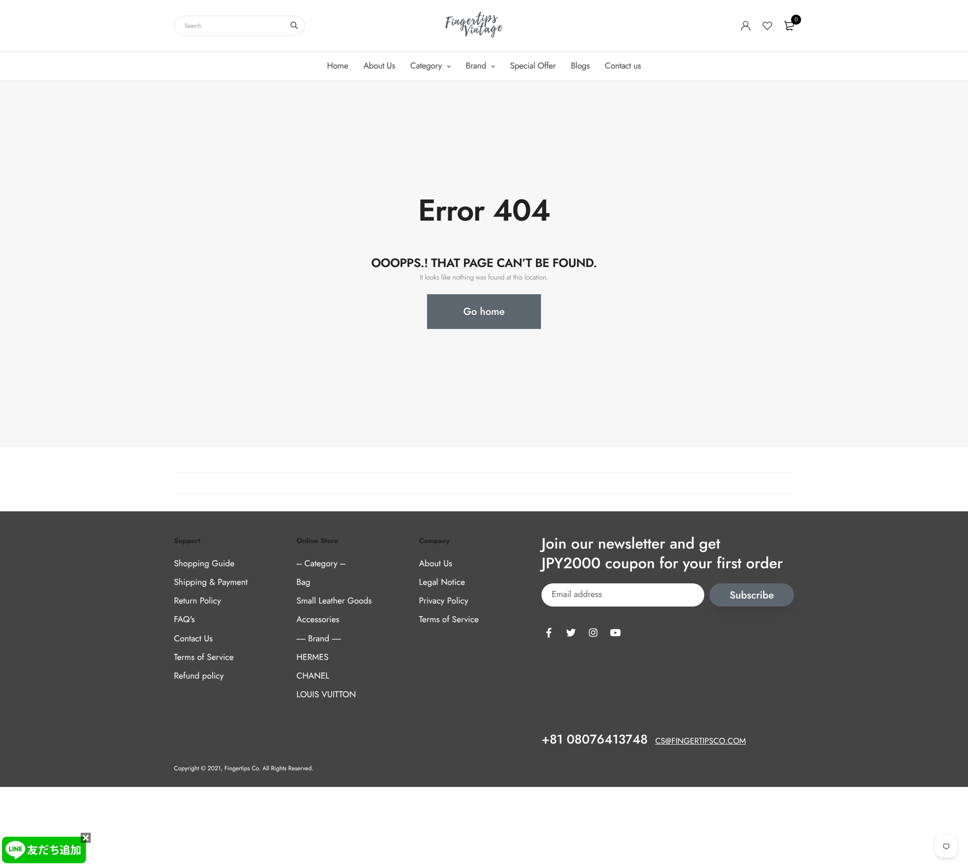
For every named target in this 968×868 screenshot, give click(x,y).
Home (337, 66)
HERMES (312, 657)
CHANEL (312, 676)
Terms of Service (203, 657)
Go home (484, 311)
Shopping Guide (204, 564)
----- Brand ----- (318, 639)
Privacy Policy (443, 601)
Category (427, 66)
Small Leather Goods (334, 601)
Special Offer (533, 66)
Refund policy (199, 676)
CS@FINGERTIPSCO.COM (700, 741)
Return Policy (197, 601)
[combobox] (239, 26)
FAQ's (184, 620)
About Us (379, 66)
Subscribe (752, 595)
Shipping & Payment (211, 582)
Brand (477, 66)
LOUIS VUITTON (326, 695)
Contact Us (193, 639)
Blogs (580, 66)
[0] (789, 26)
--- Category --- (320, 564)
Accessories (317, 620)
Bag (303, 582)
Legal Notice (442, 582)
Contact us (623, 66)
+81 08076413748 (594, 739)
